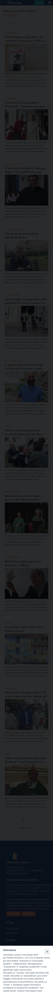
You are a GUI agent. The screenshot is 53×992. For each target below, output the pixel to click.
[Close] (47, 951)
